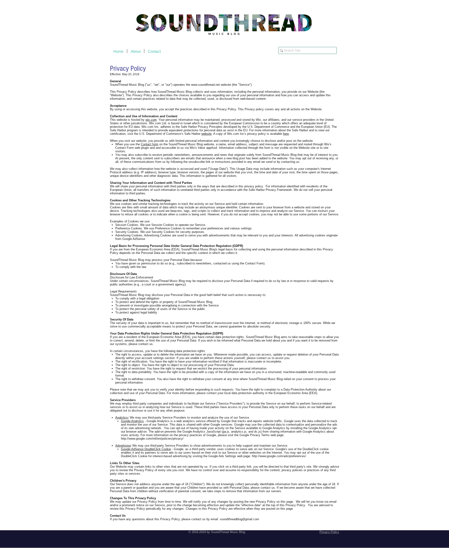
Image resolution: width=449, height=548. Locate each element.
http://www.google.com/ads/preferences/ (279, 456)
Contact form (149, 144)
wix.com (151, 119)
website (206, 133)
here (286, 133)
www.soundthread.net (205, 84)
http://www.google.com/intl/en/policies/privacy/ (152, 438)
